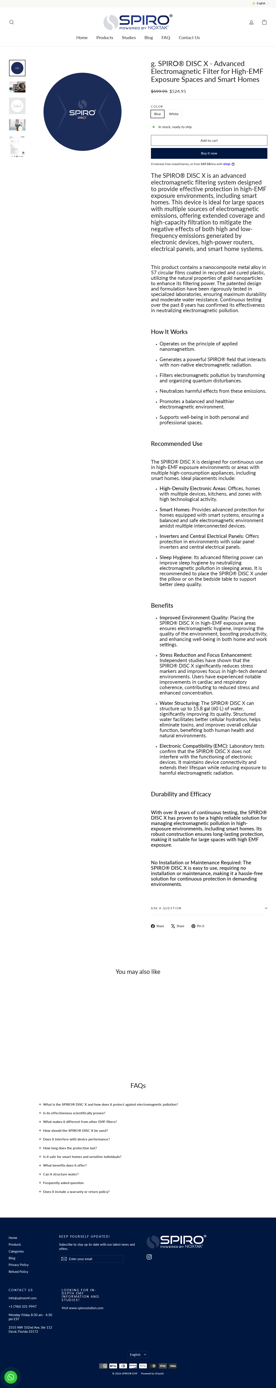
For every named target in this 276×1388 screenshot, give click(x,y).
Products (104, 37)
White (174, 114)
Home (82, 37)
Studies (129, 37)
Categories (16, 1251)
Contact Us (189, 37)
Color (157, 106)
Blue (157, 114)
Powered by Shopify (152, 1373)
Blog (148, 37)
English (135, 1354)
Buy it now (209, 153)
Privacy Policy (19, 1265)
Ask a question (166, 908)
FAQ (166, 37)
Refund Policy (18, 1272)
